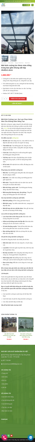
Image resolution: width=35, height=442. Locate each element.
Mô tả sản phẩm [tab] (6, 115)
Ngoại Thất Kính (19, 62)
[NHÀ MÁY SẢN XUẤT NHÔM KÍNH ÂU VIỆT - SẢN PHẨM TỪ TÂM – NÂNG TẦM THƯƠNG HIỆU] (10, 5)
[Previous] (3, 32)
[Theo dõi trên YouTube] (11, 435)
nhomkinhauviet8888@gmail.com (12, 364)
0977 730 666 (7, 360)
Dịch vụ (4, 380)
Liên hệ (4, 387)
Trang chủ (5, 373)
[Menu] (32, 5)
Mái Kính (27, 62)
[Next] (31, 32)
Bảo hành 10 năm (7, 411)
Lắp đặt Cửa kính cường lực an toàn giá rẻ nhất (9, 335)
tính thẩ (6, 128)
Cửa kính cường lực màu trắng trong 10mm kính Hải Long (26, 335)
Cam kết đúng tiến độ (8, 400)
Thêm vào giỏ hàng (18, 98)
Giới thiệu (5, 377)
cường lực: (15, 138)
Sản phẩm (4, 62)
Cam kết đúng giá (7, 404)
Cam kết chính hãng (8, 396)
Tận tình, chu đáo (7, 407)
